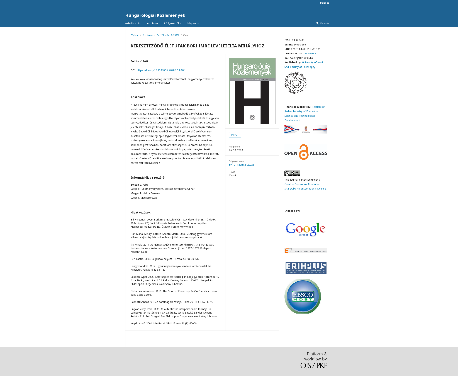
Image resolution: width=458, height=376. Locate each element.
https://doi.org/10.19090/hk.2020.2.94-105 (161, 70)
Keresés (324, 23)
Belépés (324, 2)
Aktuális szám (133, 23)
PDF (236, 134)
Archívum (152, 23)
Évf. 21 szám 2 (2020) (168, 35)
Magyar (192, 23)
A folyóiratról (171, 23)
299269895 (309, 53)
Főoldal (134, 35)
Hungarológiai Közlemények (155, 15)
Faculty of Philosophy (302, 67)
